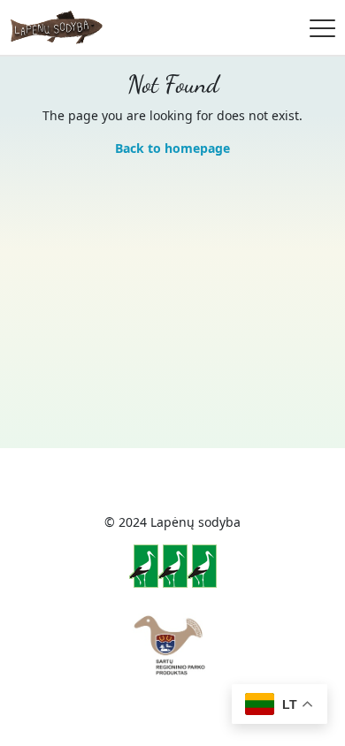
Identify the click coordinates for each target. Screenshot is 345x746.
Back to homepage (172, 148)
